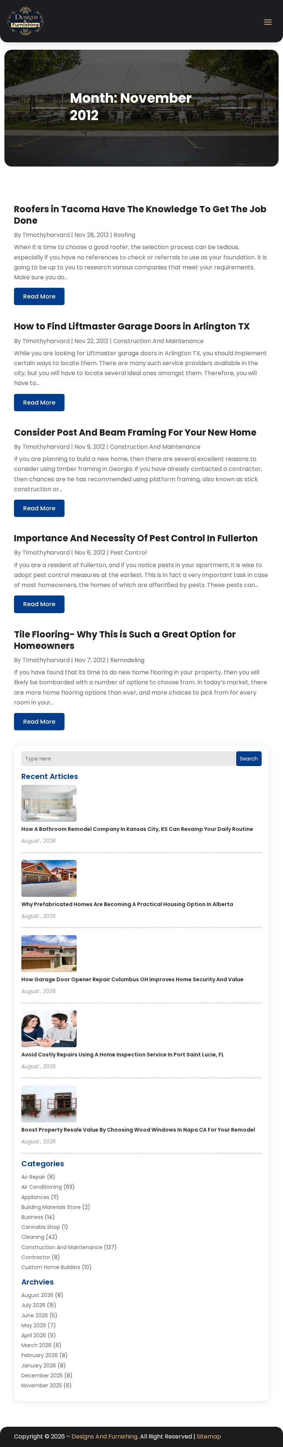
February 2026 (39, 1355)
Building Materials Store (51, 1207)
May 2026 (33, 1325)
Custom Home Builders (50, 1267)
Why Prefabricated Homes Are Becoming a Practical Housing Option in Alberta (127, 904)
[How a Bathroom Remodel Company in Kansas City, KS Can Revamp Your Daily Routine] (49, 804)
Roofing (124, 235)
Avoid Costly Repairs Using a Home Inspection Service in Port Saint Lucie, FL (122, 1054)
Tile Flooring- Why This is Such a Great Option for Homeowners (125, 640)
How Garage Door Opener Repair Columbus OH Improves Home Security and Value (132, 979)
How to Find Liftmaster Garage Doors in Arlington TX (132, 326)
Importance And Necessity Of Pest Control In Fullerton (136, 538)
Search (249, 758)
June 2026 (34, 1315)
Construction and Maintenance (61, 1247)
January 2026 (38, 1365)
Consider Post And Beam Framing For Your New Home (135, 432)
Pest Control (128, 552)
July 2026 (33, 1305)
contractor (35, 1257)
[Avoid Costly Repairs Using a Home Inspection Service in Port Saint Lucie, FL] (49, 1029)
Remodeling (127, 660)
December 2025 (42, 1375)
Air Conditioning (41, 1187)
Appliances (35, 1197)
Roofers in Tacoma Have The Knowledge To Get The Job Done (140, 215)
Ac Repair (33, 1177)
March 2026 (36, 1345)
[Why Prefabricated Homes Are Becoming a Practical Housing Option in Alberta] (49, 879)
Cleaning (32, 1237)
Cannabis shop (40, 1227)
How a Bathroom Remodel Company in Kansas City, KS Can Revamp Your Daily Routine (137, 829)
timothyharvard (46, 235)
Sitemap (209, 1436)
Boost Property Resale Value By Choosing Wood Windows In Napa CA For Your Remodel (138, 1129)
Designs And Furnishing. (105, 1436)
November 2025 (41, 1385)
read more (39, 296)
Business (32, 1217)
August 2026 (37, 1295)
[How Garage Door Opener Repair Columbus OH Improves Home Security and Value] (49, 954)
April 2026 (33, 1335)
